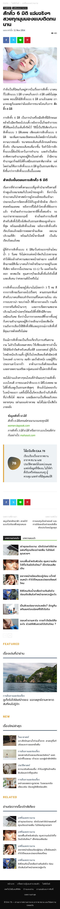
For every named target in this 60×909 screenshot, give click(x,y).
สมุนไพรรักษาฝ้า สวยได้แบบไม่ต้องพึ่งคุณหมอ (15, 523)
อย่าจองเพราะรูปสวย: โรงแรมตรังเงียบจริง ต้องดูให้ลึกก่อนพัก (35, 785)
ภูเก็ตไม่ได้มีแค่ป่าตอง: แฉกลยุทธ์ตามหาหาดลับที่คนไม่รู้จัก (28, 702)
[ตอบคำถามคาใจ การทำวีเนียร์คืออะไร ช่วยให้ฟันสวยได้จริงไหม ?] (10, 624)
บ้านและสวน (28, 889)
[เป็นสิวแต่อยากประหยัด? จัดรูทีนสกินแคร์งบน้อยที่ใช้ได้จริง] (10, 609)
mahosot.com (27, 435)
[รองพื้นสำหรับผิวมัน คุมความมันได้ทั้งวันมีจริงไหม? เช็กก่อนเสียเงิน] (10, 564)
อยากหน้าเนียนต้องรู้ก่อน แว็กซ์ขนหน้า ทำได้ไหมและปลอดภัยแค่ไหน (38, 579)
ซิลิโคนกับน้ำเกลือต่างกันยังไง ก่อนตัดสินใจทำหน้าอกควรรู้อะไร (38, 592)
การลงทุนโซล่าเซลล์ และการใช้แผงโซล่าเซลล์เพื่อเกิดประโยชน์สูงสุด (45, 524)
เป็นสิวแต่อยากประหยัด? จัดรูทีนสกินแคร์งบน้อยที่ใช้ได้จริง (38, 607)
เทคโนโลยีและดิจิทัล (12, 889)
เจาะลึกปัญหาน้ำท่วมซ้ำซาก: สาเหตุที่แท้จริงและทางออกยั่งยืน (37, 742)
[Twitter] (13, 40)
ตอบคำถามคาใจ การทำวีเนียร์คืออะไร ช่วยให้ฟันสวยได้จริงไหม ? (38, 622)
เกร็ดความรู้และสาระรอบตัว (28, 883)
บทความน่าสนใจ (12, 538)
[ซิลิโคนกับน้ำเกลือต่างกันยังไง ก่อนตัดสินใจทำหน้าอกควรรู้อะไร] (10, 594)
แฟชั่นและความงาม (30, 3)
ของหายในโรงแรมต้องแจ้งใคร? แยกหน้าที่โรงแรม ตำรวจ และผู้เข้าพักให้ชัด (37, 756)
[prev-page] (5, 635)
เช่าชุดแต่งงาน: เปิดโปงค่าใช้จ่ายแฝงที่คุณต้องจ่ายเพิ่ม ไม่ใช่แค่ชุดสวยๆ (38, 549)
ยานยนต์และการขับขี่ (44, 889)
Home (5, 3)
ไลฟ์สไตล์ (15, 3)
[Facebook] (6, 40)
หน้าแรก (11, 883)
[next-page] (10, 635)
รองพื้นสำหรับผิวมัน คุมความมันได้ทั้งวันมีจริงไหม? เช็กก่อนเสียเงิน (38, 564)
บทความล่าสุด (30, 894)
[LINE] (20, 40)
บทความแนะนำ (29, 538)
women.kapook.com (19, 425)
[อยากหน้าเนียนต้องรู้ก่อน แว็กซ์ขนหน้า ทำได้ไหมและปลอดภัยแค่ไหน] (10, 579)
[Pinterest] (27, 40)
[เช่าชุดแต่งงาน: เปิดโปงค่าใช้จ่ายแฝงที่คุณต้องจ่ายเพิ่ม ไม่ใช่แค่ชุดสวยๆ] (10, 550)
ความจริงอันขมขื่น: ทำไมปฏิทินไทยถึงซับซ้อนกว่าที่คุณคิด (37, 770)
